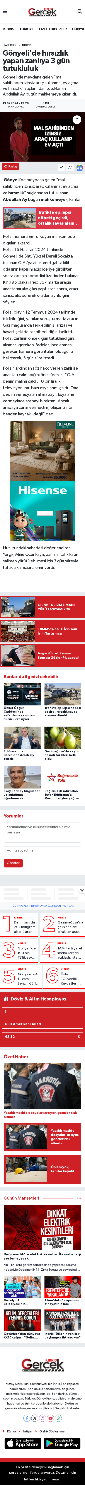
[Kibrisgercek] (42, 12)
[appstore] (23, 1444)
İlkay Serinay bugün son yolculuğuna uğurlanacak (22, 795)
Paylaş (12, 166)
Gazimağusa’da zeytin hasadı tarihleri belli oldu (62, 755)
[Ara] (80, 12)
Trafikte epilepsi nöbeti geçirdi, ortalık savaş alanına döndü (62, 712)
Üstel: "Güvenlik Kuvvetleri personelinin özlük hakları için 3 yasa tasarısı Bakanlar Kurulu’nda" (71, 979)
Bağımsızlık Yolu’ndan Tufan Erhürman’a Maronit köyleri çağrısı (61, 795)
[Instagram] (42, 1418)
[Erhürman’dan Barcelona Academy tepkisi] (22, 737)
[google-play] (62, 1444)
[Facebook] (27, 1418)
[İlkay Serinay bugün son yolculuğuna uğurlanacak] (22, 777)
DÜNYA (78, 29)
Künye (11, 1431)
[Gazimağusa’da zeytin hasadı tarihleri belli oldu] (63, 737)
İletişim (27, 1431)
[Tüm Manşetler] (79, 1198)
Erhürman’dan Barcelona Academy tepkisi (19, 755)
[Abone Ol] (79, 167)
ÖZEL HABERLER (53, 29)
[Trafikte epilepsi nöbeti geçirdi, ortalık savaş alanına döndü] (63, 694)
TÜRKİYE (26, 29)
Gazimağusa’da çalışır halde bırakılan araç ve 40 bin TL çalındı (70, 927)
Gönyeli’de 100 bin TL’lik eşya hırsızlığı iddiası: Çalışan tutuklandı (27, 953)
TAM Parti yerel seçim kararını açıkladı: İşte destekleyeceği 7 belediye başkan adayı (70, 953)
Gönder (13, 863)
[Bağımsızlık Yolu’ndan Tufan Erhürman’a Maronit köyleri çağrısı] (63, 777)
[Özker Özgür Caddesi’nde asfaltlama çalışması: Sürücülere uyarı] (22, 694)
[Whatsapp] (58, 1418)
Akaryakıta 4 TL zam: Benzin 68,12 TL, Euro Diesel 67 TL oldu (27, 979)
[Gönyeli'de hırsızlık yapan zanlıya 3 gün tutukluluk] (42, 137)
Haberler (10, 45)
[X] (34, 1418)
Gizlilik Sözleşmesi (52, 1431)
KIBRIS (8, 29)
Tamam (54, 1479)
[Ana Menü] (5, 12)
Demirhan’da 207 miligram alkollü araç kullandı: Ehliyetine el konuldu (25, 927)
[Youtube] (50, 1418)
